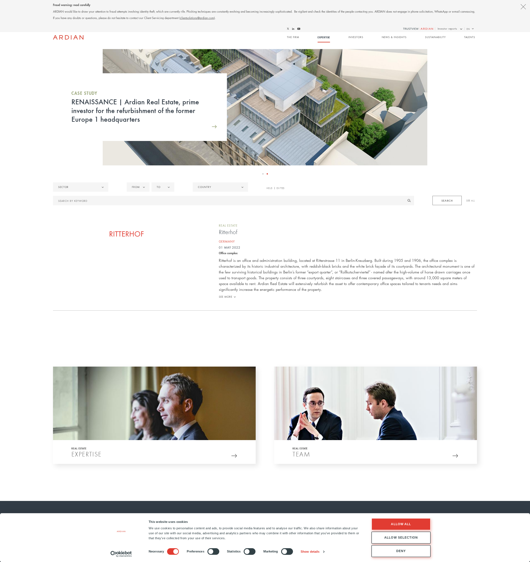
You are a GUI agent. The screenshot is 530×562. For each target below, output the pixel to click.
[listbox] (80, 187)
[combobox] (220, 187)
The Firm (293, 37)
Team (301, 454)
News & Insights (394, 37)
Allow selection (401, 537)
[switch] (213, 551)
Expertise (324, 37)
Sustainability (435, 37)
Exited (280, 188)
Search (447, 200)
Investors (355, 37)
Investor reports (447, 28)
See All (470, 200)
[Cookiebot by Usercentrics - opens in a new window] (121, 554)
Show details (310, 551)
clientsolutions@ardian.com (197, 18)
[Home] (68, 37)
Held (269, 188)
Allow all (401, 524)
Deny (401, 551)
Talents (469, 37)
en (468, 28)
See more (225, 296)
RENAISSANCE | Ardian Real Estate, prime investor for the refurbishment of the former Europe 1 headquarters (135, 110)
